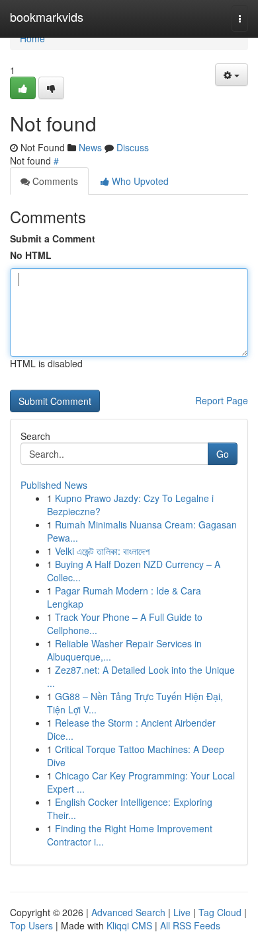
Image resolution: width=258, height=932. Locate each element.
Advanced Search (128, 912)
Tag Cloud (219, 912)
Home (32, 38)
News (90, 147)
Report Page (221, 400)
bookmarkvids (46, 16)
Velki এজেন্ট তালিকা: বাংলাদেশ (102, 550)
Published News (54, 484)
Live (182, 912)
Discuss (132, 147)
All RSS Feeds (190, 925)
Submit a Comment (52, 238)
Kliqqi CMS (129, 925)
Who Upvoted (139, 181)
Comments (54, 181)
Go (222, 453)
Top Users (31, 925)
